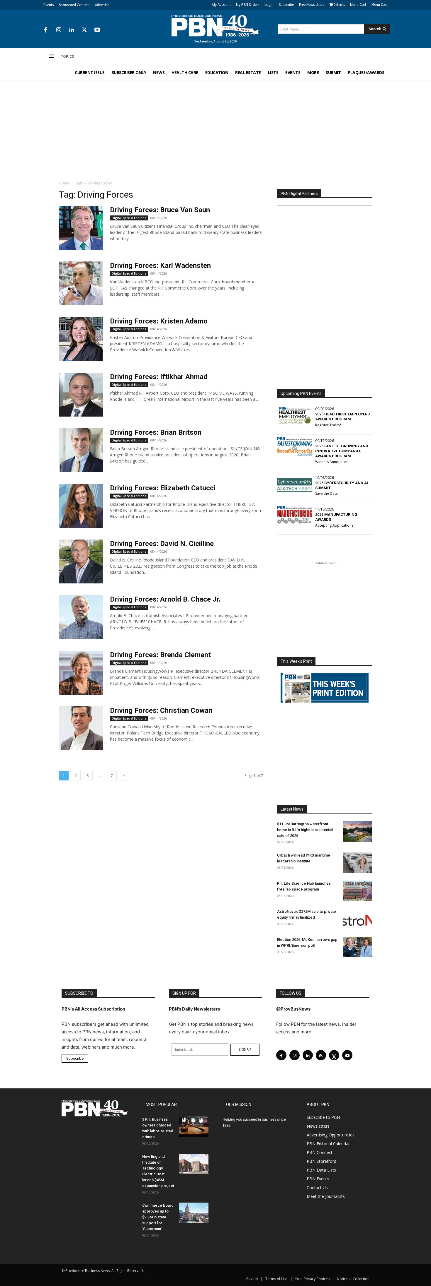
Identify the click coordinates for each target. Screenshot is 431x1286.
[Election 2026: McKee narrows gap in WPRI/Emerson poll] (357, 947)
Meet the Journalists (326, 1196)
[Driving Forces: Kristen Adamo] (81, 339)
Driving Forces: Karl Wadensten (160, 265)
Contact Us (317, 1187)
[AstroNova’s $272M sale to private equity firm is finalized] (357, 919)
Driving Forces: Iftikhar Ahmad (159, 377)
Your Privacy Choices (312, 1278)
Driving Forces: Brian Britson (155, 432)
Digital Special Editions (129, 218)
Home (64, 183)
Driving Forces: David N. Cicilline (162, 544)
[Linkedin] (72, 30)
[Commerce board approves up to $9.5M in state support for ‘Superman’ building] (193, 1213)
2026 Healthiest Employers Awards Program (342, 416)
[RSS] (321, 1055)
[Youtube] (97, 30)
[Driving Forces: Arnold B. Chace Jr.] (81, 617)
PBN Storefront (321, 1161)
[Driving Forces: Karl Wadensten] (81, 283)
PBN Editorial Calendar (328, 1143)
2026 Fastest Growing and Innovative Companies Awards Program (341, 451)
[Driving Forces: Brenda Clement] (81, 673)
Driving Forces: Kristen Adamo (159, 321)
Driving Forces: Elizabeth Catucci (163, 488)
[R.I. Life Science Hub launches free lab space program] (357, 891)
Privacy (252, 1278)
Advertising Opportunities (330, 1135)
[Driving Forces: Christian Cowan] (81, 728)
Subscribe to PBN (323, 1117)
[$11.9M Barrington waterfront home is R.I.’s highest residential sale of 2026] (357, 831)
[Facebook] (46, 30)
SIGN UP (245, 1049)
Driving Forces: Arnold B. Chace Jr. (165, 599)
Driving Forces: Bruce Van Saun (160, 210)
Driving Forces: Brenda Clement (160, 655)
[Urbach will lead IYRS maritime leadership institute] (357, 862)
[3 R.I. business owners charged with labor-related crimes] (193, 1127)
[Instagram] (59, 30)
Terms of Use (276, 1278)
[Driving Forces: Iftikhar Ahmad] (81, 395)
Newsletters (318, 1126)
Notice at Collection (353, 1278)
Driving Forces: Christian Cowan (161, 710)
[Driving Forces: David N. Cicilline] (81, 561)
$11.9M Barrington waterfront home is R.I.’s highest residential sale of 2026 (305, 830)
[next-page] (124, 775)
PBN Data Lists (321, 1170)
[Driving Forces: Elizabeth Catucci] (81, 506)
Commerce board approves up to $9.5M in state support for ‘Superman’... (158, 1217)
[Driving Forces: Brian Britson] (81, 450)
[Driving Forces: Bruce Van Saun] (81, 228)
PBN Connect (319, 1152)
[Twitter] (84, 30)
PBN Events (318, 1178)
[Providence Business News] (215, 26)
